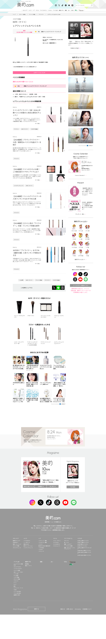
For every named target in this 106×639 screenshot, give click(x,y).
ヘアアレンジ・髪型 (43, 540)
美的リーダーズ (28, 565)
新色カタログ (26, 544)
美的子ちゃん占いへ (80, 259)
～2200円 (21, 280)
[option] (15, 39)
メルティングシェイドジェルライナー (59, 342)
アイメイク (16, 158)
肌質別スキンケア (16, 540)
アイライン (16, 129)
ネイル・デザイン (57, 540)
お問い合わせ (69, 609)
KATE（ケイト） (20, 21)
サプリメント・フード (18, 588)
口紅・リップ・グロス (18, 572)
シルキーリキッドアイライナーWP (19, 342)
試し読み (52, 486)
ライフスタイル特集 (68, 546)
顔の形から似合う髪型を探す (44, 546)
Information (78, 609)
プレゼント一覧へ (80, 214)
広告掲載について (87, 609)
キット (15, 584)
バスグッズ (16, 581)
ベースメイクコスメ (18, 568)
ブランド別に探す (17, 593)
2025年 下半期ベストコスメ (83, 542)
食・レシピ (66, 542)
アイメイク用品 (32, 14)
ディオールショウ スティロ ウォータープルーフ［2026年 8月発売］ (32, 343)
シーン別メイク (27, 542)
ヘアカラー (41, 544)
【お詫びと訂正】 (75, 48)
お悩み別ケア (15, 542)
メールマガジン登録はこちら (80, 285)
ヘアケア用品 (16, 577)
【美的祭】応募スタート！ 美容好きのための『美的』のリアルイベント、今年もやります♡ (87, 191)
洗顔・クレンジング (17, 544)
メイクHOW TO (27, 540)
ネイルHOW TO (56, 544)
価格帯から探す (17, 595)
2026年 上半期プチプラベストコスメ (84, 548)
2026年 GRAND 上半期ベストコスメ (84, 553)
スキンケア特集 (16, 546)
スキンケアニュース (17, 547)
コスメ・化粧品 (22, 14)
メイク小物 (16, 573)
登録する (36, 609)
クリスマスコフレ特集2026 (18, 564)
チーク (15, 582)
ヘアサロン (41, 549)
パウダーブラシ (30, 315)
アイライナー (41, 14)
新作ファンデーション (28, 546)
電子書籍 (72, 487)
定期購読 (40, 486)
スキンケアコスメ (17, 566)
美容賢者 (27, 564)
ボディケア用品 (17, 579)
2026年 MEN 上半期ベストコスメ (84, 550)
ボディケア (66, 540)
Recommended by (55, 404)
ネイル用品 (16, 575)
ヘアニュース (41, 551)
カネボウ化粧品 (17, 19)
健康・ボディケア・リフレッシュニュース (69, 548)
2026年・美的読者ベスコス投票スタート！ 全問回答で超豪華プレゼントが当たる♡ (87, 205)
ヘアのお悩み (41, 547)
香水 (14, 586)
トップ (14, 14)
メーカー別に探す (17, 591)
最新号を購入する (28, 486)
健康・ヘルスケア (67, 544)
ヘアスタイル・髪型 (43, 542)
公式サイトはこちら (39, 72)
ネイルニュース (56, 546)
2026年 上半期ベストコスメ (83, 540)
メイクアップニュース (18, 185)
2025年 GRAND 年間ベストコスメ (84, 555)
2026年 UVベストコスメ (82, 546)
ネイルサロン (56, 542)
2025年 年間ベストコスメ (82, 544)
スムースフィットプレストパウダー (46, 316)
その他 (15, 589)
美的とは (62, 609)
